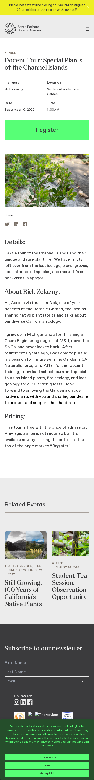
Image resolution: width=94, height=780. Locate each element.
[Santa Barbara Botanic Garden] (27, 28)
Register (47, 130)
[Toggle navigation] (87, 28)
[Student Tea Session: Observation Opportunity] (70, 569)
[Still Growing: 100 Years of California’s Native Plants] (26, 569)
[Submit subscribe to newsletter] (84, 681)
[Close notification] (88, 7)
